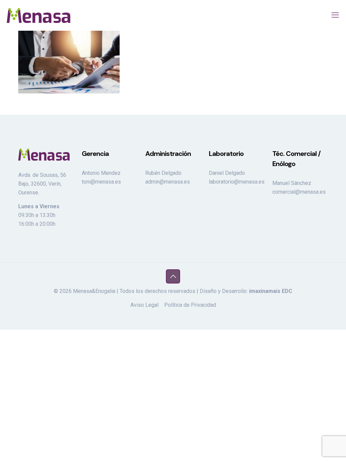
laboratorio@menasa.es (237, 182)
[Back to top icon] (173, 276)
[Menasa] (38, 15)
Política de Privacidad (190, 305)
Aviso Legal (144, 305)
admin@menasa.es (167, 182)
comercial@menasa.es (299, 192)
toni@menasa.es (101, 182)
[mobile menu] (335, 15)
